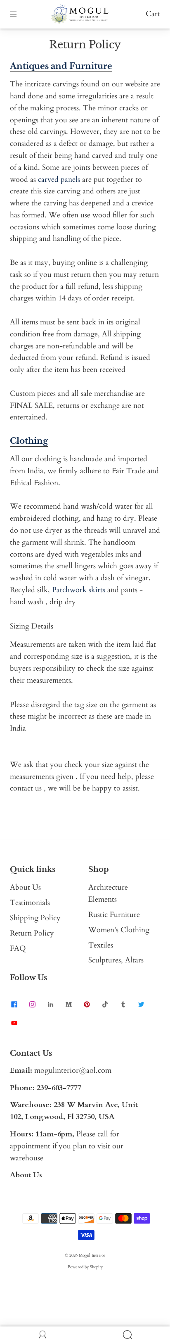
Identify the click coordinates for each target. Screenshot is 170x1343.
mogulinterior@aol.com (72, 1070)
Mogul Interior (92, 1255)
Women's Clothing (118, 930)
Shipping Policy (35, 918)
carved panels (59, 179)
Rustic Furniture (114, 915)
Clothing (29, 441)
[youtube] (14, 1023)
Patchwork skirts (78, 590)
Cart (153, 14)
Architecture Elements (108, 893)
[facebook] (14, 1004)
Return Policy (32, 933)
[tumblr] (123, 1004)
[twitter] (141, 1004)
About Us (25, 887)
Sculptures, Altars (116, 960)
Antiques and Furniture (61, 66)
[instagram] (32, 1004)
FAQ (18, 948)
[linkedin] (50, 1004)
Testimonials (30, 903)
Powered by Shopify (85, 1267)
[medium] (68, 1004)
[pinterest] (87, 1004)
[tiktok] (105, 1004)
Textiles (100, 945)
